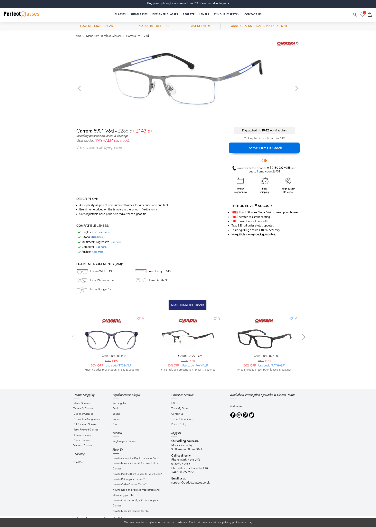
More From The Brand (187, 305)
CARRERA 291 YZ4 (189, 356)
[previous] (79, 88)
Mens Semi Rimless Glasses (103, 36)
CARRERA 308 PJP (113, 356)
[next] (296, 88)
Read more (103, 232)
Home (77, 36)
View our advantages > (214, 3)
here (243, 522)
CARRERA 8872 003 (266, 356)
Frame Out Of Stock (264, 148)
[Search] (355, 14)
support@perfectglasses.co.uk (190, 482)
